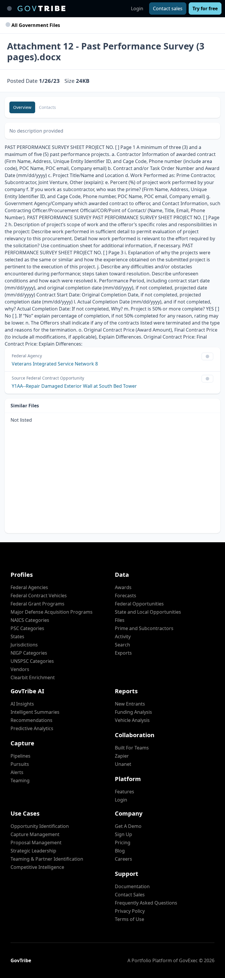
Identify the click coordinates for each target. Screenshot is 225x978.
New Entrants (130, 704)
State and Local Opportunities (148, 612)
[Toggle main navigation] (9, 8)
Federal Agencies (29, 587)
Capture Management (35, 834)
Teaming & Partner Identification (47, 859)
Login (137, 8)
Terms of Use (129, 919)
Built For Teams (132, 747)
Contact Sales (130, 894)
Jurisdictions (24, 644)
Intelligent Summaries (35, 712)
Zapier (122, 756)
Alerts (17, 772)
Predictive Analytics (32, 728)
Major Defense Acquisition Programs (52, 612)
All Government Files (35, 25)
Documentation (132, 886)
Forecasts (125, 595)
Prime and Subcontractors (144, 628)
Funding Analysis (133, 712)
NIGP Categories (29, 653)
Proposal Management (36, 842)
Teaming (20, 780)
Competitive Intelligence (37, 867)
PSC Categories (27, 628)
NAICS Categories (30, 620)
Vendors (20, 669)
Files (120, 620)
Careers (123, 859)
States (17, 636)
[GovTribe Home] (41, 8)
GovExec (188, 960)
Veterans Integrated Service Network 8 (55, 364)
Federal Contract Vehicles (39, 595)
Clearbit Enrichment (33, 677)
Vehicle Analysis (132, 720)
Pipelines (20, 756)
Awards (123, 587)
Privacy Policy (130, 911)
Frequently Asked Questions (146, 903)
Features (124, 791)
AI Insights (22, 704)
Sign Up (123, 834)
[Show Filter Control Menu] (207, 356)
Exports (123, 653)
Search (122, 644)
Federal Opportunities (139, 603)
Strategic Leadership (33, 850)
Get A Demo (128, 826)
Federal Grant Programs (37, 603)
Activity (123, 636)
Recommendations (31, 720)
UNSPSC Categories (32, 661)
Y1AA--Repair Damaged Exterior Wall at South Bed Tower (74, 386)
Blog (120, 850)
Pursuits (20, 764)
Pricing (122, 842)
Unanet (123, 764)
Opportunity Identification (40, 826)
